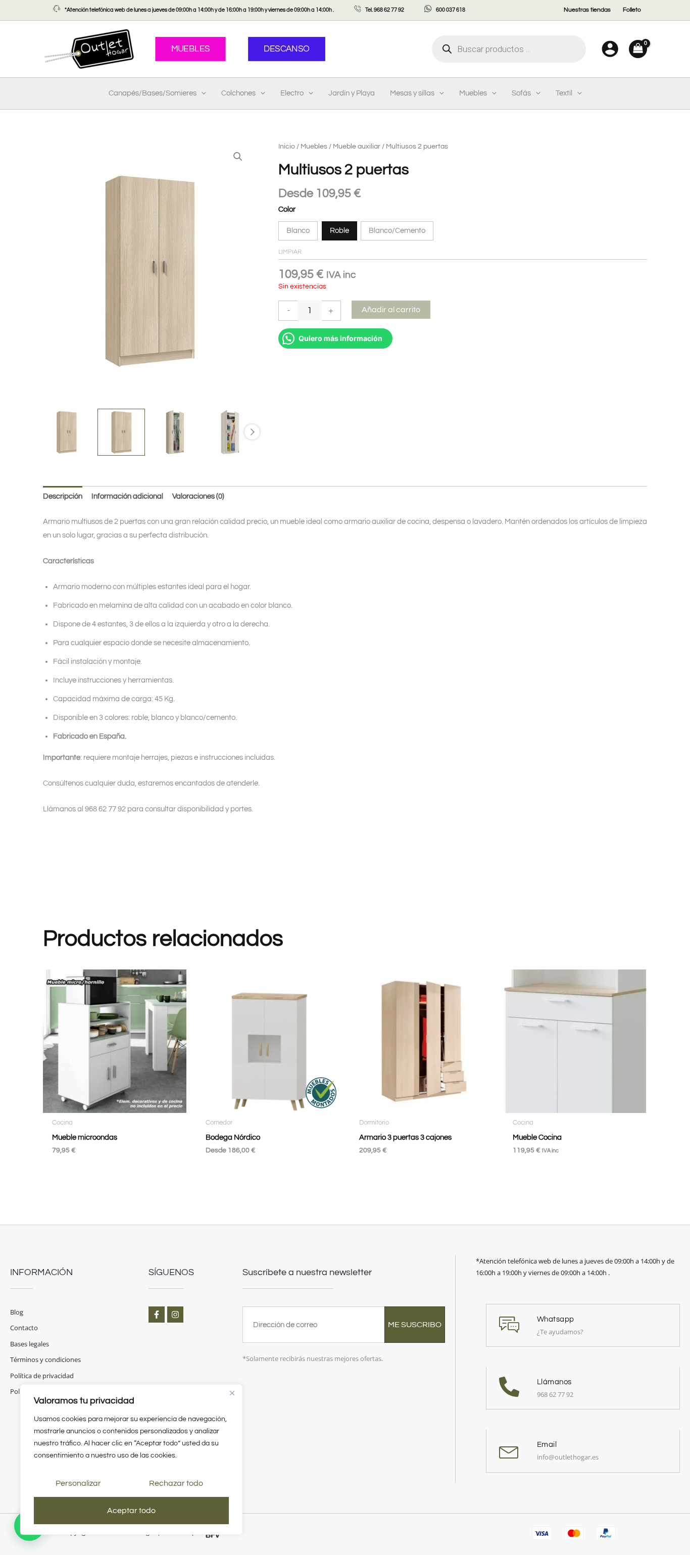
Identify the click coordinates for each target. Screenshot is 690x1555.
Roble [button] (339, 230)
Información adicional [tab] (127, 496)
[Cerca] (232, 1393)
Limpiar (290, 252)
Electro (292, 93)
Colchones (238, 93)
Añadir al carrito (391, 310)
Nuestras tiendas (587, 10)
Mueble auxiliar (356, 146)
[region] (131, 1459)
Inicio (286, 146)
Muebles (473, 93)
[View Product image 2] (120, 432)
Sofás (521, 93)
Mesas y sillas (412, 93)
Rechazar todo (176, 1483)
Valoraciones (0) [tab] (198, 496)
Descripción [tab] (62, 496)
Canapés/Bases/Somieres (152, 93)
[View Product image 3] (176, 432)
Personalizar (78, 1483)
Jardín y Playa (351, 93)
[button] (201, 93)
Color (286, 209)
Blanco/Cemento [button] (397, 230)
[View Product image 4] (230, 432)
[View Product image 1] (66, 432)
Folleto (632, 10)
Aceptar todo (131, 1511)
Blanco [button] (298, 230)
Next (252, 432)
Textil (564, 93)
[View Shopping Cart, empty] (638, 49)
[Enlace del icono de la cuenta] (610, 49)
